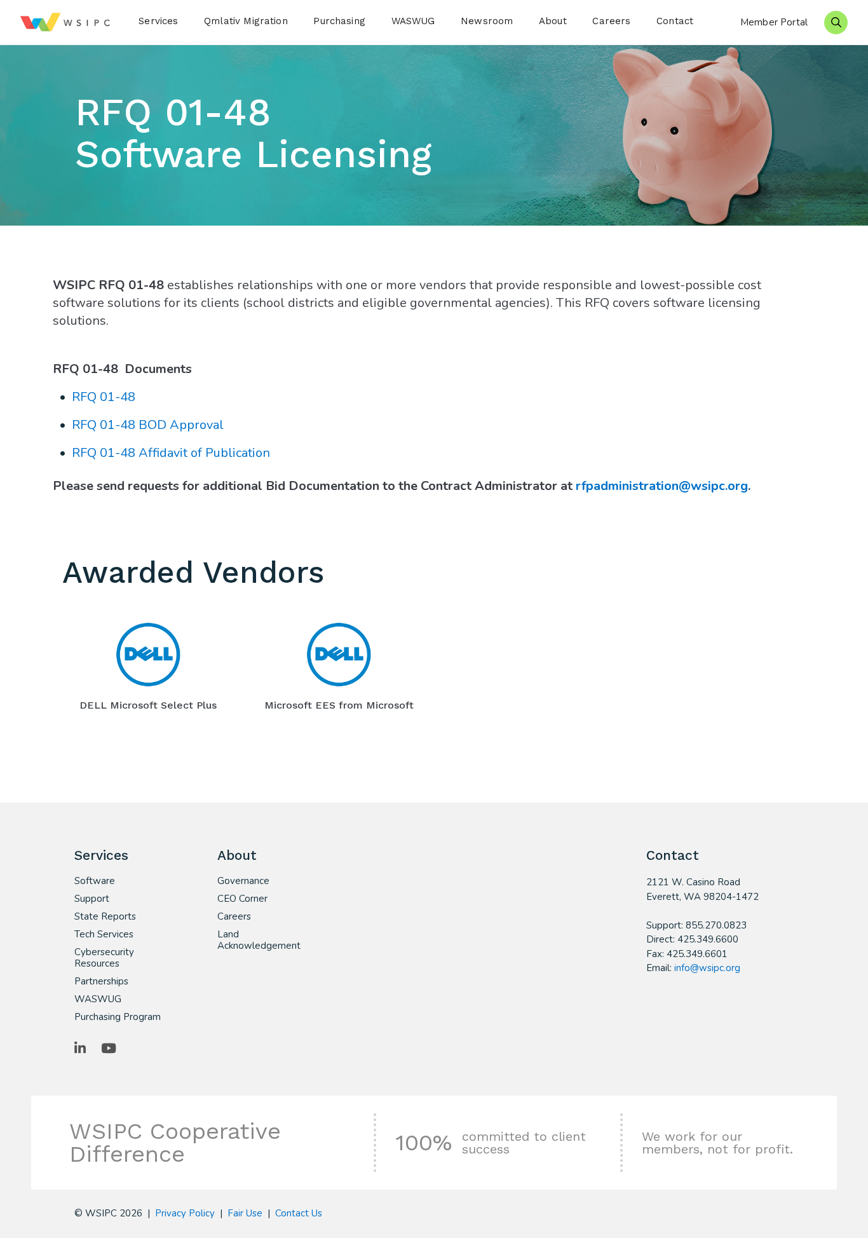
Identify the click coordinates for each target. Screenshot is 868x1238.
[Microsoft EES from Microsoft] (338, 654)
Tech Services (103, 934)
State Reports (105, 916)
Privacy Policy (185, 1213)
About (553, 21)
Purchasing (339, 21)
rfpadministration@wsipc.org (662, 485)
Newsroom (487, 21)
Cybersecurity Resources (104, 957)
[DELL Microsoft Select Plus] (148, 654)
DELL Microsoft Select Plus (148, 705)
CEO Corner (242, 898)
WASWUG (413, 21)
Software (94, 881)
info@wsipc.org (707, 968)
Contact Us (298, 1213)
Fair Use (244, 1213)
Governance (243, 881)
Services (158, 21)
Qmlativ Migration (246, 21)
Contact (674, 21)
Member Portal (774, 22)
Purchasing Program (117, 1017)
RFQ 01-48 (103, 396)
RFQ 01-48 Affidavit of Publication (171, 452)
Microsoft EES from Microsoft (339, 705)
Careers (611, 21)
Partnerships (101, 981)
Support (91, 898)
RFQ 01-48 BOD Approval (148, 424)
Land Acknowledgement (259, 939)
